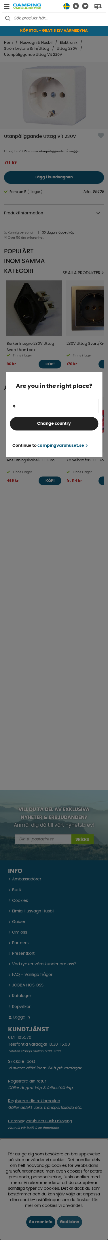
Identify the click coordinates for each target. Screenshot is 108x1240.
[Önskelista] (83, 6)
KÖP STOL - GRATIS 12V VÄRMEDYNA (54, 31)
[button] (74, 6)
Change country (54, 424)
